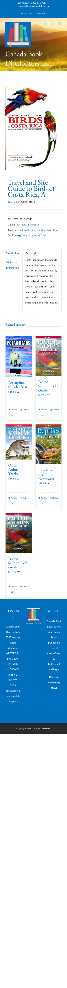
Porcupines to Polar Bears (18, 384)
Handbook (42, 229)
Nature (25, 224)
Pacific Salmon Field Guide (48, 386)
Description (12, 253)
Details (26, 409)
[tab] (12, 253)
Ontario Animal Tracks (14, 469)
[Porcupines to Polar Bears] (19, 356)
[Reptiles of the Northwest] (49, 444)
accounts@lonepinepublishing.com (33, 6)
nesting (53, 229)
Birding (31, 229)
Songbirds (27, 235)
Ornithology (14, 235)
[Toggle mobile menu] (60, 23)
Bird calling (20, 229)
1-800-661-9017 (38, 2)
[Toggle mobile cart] (45, 23)
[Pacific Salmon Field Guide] (49, 356)
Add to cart (14, 412)
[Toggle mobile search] (52, 23)
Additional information (12, 265)
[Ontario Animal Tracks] (19, 442)
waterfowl (40, 235)
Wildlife (34, 224)
